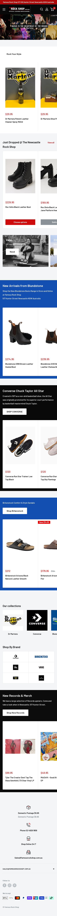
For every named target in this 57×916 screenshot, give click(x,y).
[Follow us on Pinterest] (14, 885)
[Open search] (41, 9)
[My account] (46, 9)
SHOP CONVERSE (15, 411)
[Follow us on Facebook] (4, 885)
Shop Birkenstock (15, 511)
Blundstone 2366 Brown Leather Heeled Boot (19, 365)
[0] (52, 9)
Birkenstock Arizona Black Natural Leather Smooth (16, 577)
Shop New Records (15, 712)
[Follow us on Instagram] (9, 885)
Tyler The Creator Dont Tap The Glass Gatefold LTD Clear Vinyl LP (19, 779)
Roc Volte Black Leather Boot (18, 207)
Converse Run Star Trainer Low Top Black (18, 478)
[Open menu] (4, 9)
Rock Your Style (14, 54)
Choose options (20, 222)
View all (51, 142)
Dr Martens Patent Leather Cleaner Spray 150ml (17, 120)
